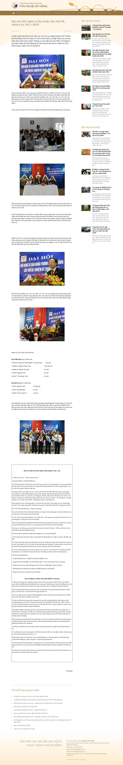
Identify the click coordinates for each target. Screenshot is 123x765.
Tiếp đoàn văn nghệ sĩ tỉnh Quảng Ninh (25, 706)
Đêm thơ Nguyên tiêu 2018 (22, 725)
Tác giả (40, 13)
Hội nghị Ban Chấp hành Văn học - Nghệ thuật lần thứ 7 (30, 710)
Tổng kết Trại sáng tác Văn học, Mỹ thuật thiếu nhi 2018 (31, 696)
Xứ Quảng (94, 13)
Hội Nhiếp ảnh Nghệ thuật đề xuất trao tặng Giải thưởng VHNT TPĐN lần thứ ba (38, 700)
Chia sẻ (68, 31)
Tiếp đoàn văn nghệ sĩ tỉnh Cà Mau (24, 729)
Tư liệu (72, 13)
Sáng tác (48, 13)
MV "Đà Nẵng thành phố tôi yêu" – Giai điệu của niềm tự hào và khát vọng (36, 716)
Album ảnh (103, 13)
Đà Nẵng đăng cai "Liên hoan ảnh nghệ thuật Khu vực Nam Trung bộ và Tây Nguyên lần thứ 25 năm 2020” (42, 721)
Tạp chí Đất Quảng (83, 13)
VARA (83, 759)
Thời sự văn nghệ (30, 13)
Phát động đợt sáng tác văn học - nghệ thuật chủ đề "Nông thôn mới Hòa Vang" (38, 703)
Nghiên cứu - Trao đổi (61, 13)
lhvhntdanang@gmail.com (77, 749)
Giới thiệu (19, 13)
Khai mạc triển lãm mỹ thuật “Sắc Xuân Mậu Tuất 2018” (31, 713)
